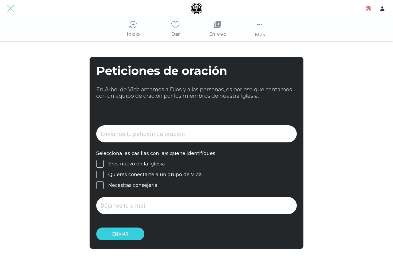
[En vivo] (368, 8)
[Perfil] (382, 8)
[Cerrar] (10, 8)
